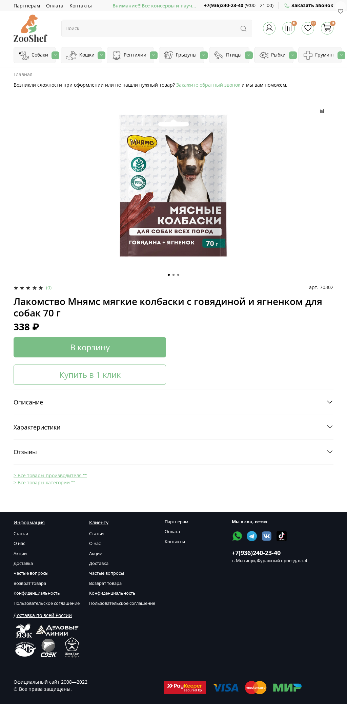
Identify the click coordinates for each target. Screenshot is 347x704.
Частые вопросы (31, 573)
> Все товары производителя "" (50, 475)
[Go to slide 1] (169, 275)
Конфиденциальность (37, 593)
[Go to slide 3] (178, 275)
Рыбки (278, 54)
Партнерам (27, 5)
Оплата (54, 5)
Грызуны (186, 54)
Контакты (80, 5)
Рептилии (134, 54)
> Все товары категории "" (44, 482)
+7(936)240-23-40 (223, 5)
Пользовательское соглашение (47, 603)
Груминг (324, 54)
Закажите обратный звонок (208, 85)
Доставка (23, 563)
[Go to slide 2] (173, 275)
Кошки (86, 54)
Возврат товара (30, 583)
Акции (20, 553)
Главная (23, 74)
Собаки (39, 54)
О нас (19, 543)
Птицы (233, 54)
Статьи (21, 533)
